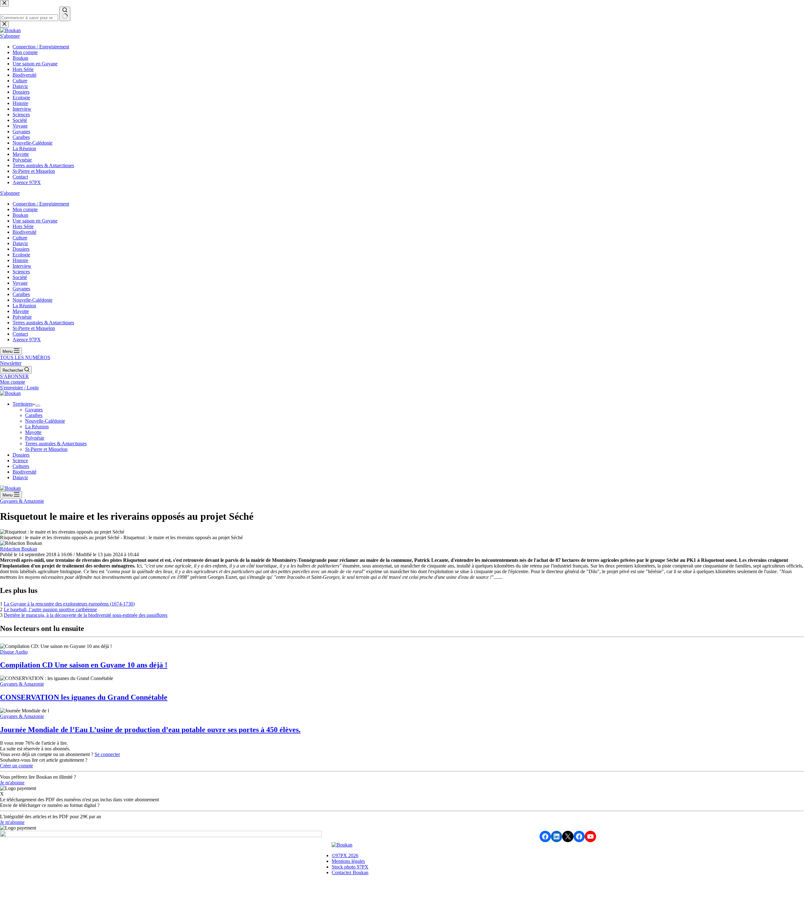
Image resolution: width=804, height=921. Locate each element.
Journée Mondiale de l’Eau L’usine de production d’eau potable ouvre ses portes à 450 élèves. (150, 730)
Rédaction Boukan (18, 548)
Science (20, 460)
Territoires (23, 404)
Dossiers (21, 455)
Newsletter (10, 363)
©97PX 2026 (345, 855)
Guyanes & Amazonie (22, 501)
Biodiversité (24, 471)
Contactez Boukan (350, 872)
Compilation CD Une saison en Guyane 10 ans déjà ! (83, 665)
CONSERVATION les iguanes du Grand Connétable (83, 697)
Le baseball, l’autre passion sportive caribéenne (50, 609)
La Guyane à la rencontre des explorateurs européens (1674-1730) (69, 603)
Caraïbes (33, 415)
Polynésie (34, 438)
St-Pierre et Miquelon (46, 449)
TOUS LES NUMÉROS (25, 357)
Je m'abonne (12, 782)
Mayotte (33, 432)
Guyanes (34, 409)
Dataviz (20, 477)
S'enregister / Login (19, 387)
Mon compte (12, 382)
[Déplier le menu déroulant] (37, 406)
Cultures (21, 466)
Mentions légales (348, 861)
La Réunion (37, 426)
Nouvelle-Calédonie (45, 421)
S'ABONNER (14, 376)
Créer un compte (16, 765)
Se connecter (107, 754)
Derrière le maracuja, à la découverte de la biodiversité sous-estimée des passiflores (85, 615)
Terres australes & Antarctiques (56, 443)
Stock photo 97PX (350, 866)
